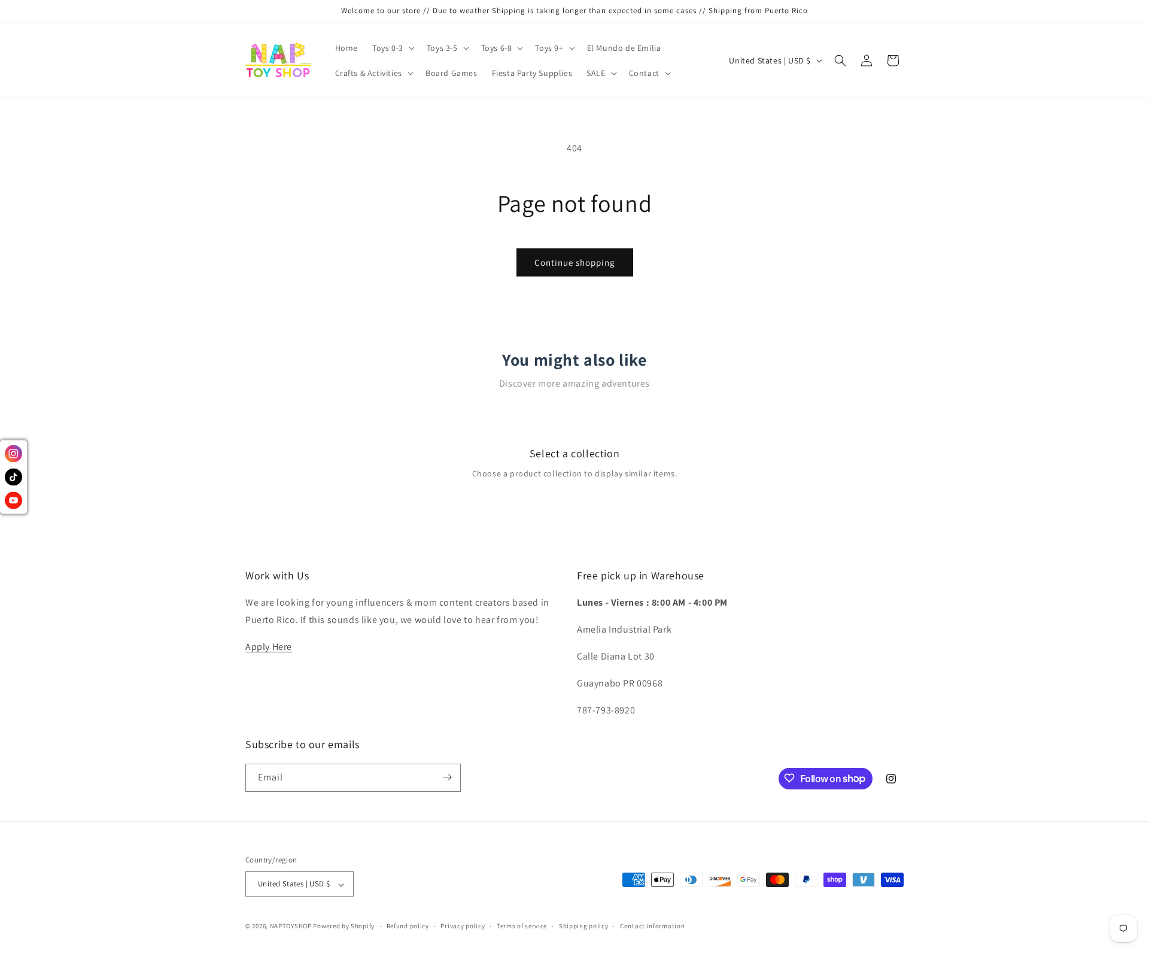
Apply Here (268, 646)
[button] (392, 47)
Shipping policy (584, 926)
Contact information (652, 926)
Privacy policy (462, 926)
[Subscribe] (447, 777)
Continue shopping (574, 262)
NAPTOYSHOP (291, 926)
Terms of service (522, 926)
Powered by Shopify (344, 926)
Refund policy (408, 926)
